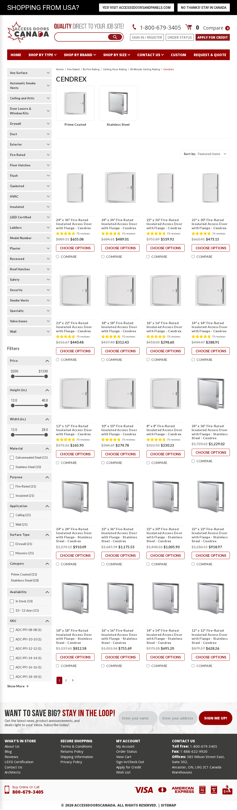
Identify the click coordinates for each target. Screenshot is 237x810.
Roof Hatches (20, 269)
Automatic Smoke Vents (23, 85)
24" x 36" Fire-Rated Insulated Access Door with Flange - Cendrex (74, 224)
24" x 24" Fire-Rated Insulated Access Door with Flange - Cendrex (119, 224)
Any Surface (19, 73)
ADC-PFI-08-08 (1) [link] (28, 630)
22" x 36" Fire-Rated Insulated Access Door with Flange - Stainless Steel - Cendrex (119, 535)
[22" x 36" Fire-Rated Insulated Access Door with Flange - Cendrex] (166, 187)
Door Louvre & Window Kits (20, 111)
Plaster (15, 248)
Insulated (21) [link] (25, 495)
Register (154, 37)
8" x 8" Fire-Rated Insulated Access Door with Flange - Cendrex (164, 430)
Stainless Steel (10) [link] (28, 467)
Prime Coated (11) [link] (24, 574)
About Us (12, 746)
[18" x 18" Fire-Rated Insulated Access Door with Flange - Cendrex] (120, 290)
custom (178, 54)
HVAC (14, 196)
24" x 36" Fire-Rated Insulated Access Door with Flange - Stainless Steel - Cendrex (210, 432)
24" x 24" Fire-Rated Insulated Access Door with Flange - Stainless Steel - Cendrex (74, 535)
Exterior (16, 144)
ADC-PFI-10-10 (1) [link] (28, 639)
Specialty (17, 311)
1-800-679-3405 (159, 27)
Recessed (17, 259)
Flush (14, 175)
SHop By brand (78, 54)
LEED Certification (19, 761)
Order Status (180, 37)
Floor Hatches (20, 165)
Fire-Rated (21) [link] (26, 486)
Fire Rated (17, 155)
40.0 (45, 400)
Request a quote (210, 54)
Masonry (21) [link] (25, 553)
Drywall (15, 123)
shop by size (115, 54)
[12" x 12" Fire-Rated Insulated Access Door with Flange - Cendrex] (75, 393)
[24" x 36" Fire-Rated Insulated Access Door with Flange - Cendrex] (75, 187)
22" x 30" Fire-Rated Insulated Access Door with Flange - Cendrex (210, 224)
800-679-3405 (28, 792)
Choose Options (75, 248)
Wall (13, 331)
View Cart (123, 756)
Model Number (21, 238)
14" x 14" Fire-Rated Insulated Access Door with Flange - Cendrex (210, 327)
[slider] (12, 376)
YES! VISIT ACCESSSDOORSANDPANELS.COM (137, 7)
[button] (205, 154)
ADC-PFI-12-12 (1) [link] (28, 648)
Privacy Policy (71, 761)
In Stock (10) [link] (24, 601)
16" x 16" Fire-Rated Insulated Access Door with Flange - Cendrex (164, 327)
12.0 (14, 400)
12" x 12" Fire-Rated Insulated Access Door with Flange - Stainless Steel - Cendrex (210, 636)
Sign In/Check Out (130, 761)
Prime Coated (75, 124)
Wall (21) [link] (22, 524)
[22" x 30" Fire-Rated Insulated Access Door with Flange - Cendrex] (211, 187)
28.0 (45, 430)
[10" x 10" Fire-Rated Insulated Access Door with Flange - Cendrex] (120, 393)
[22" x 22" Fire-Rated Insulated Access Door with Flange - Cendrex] (75, 290)
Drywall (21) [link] (24, 544)
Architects (13, 772)
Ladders (16, 227)
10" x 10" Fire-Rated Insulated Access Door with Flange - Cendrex (119, 430)
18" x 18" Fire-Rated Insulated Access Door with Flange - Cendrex (119, 327)
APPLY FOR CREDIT (212, 37)
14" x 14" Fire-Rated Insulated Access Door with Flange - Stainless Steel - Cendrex (165, 636)
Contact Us (13, 767)
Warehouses (182, 772)
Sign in (138, 37)
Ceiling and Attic (22, 98)
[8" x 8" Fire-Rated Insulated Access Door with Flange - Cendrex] (166, 393)
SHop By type (40, 54)
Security (16, 290)
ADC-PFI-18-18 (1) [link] (28, 677)
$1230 (43, 371)
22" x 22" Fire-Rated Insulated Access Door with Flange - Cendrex (74, 327)
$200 (14, 371)
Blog (8, 751)
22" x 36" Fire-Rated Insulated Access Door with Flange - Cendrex (164, 224)
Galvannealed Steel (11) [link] (32, 457)
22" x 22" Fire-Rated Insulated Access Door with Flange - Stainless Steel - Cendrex (210, 535)
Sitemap (168, 805)
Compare (215, 28)
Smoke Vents (19, 300)
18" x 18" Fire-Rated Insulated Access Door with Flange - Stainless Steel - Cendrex (74, 636)
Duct (13, 134)
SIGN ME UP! (215, 718)
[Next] (72, 680)
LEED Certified (20, 217)
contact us (148, 54)
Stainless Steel (118, 124)
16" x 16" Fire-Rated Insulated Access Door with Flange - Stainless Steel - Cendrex (119, 636)
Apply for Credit (128, 767)
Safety (14, 279)
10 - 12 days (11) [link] (27, 610)
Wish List (123, 772)
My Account (125, 746)
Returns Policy (71, 751)
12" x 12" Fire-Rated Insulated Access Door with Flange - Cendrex (74, 430)
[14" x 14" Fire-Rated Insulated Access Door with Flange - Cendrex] (211, 290)
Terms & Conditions (76, 746)
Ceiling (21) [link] (23, 515)
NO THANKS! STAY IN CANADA (203, 7)
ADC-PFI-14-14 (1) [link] (28, 658)
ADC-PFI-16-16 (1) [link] (28, 667)
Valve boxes (18, 321)
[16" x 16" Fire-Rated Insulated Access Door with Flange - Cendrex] (166, 290)
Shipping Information (76, 756)
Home (16, 54)
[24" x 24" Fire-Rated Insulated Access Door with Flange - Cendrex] (120, 187)
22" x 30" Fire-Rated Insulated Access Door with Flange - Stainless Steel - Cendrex (165, 535)
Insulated (17, 207)
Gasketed (17, 186)
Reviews (11, 756)
